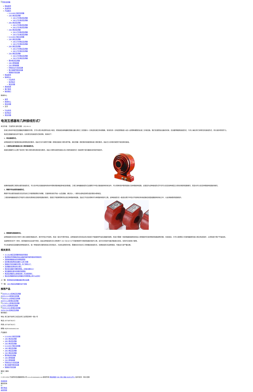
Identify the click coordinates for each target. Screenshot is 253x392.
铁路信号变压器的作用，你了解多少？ (18, 264)
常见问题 (12, 84)
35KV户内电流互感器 (20, 32)
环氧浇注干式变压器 (16, 68)
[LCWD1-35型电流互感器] (10, 303)
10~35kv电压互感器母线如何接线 (16, 255)
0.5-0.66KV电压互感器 (16, 37)
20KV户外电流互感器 (20, 27)
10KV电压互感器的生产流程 (17, 284)
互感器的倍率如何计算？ (13, 266)
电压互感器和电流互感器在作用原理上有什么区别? (22, 276)
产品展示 (8, 11)
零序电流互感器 (14, 60)
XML (58, 377)
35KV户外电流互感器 (20, 34)
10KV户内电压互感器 (20, 41)
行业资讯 (12, 79)
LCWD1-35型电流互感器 (9, 305)
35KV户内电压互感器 (20, 56)
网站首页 (8, 6)
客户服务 (8, 89)
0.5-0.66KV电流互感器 (16, 13)
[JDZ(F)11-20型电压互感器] (10, 298)
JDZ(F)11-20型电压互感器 (9, 301)
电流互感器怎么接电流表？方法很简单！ (19, 274)
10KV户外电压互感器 (20, 44)
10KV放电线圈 (14, 63)
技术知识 (12, 82)
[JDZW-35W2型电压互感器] (10, 308)
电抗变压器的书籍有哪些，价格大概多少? (19, 269)
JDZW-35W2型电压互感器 (10, 310)
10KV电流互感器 (15, 15)
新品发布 (8, 75)
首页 (6, 99)
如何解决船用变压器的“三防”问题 (16, 262)
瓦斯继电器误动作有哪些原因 (15, 259)
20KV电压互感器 (15, 46)
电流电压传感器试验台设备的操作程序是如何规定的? (23, 257)
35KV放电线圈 (14, 65)
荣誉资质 (8, 87)
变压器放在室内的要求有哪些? (15, 271)
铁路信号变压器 (14, 72)
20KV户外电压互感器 (20, 51)
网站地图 (53, 377)
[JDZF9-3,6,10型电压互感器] (11, 294)
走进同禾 (8, 8)
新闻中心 (8, 77)
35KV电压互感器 (15, 53)
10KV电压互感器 (15, 39)
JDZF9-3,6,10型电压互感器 (10, 296)
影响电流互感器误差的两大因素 (18, 280)
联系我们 (8, 91)
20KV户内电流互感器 (20, 25)
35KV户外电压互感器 (20, 58)
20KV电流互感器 (15, 23)
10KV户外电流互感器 (20, 20)
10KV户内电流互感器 (20, 18)
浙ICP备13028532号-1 (67, 377)
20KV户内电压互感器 (20, 49)
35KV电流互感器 (15, 30)
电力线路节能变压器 (16, 70)
